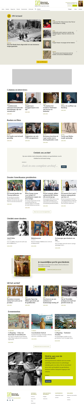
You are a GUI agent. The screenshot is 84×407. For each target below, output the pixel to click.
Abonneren (75, 5)
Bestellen (69, 5)
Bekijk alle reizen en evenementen (42, 346)
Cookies (68, 399)
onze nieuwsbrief (17, 398)
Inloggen (44, 396)
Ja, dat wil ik (41, 269)
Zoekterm (24, 162)
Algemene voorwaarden (72, 395)
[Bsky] (10, 400)
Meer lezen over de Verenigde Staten (42, 211)
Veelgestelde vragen (59, 395)
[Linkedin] (12, 400)
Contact (80, 9)
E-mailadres (47, 375)
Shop (75, 9)
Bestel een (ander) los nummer (54, 269)
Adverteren (33, 403)
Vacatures (45, 398)
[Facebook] (7, 400)
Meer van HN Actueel (42, 62)
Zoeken (64, 166)
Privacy (68, 397)
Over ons (33, 396)
